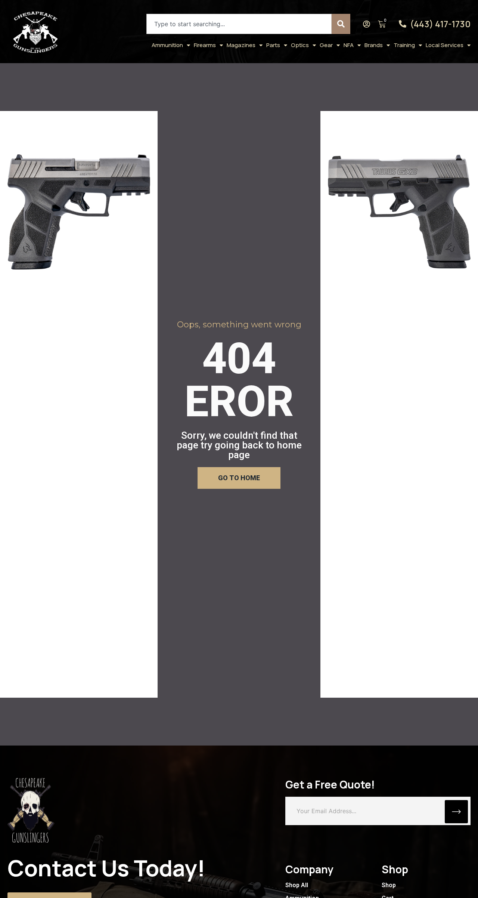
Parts (273, 45)
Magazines (241, 45)
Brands (373, 45)
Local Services (444, 45)
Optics (300, 45)
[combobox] (239, 24)
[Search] (341, 24)
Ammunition (167, 45)
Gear (326, 45)
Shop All (296, 885)
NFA (349, 45)
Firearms (205, 45)
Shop (389, 885)
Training (404, 45)
